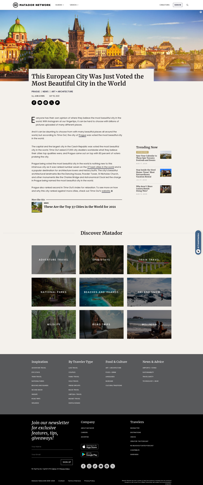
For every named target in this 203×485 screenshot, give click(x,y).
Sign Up (125, 252)
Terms (105, 258)
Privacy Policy (115, 258)
